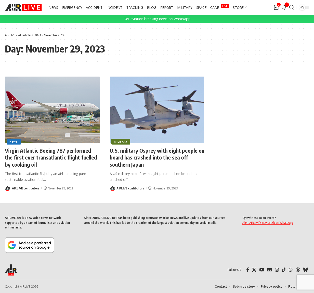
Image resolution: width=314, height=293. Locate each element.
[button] (291, 7)
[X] (254, 270)
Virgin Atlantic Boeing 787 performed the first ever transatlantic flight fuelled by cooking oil (51, 157)
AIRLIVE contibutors (25, 188)
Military (121, 141)
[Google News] (269, 270)
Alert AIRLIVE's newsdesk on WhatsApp (267, 223)
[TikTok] (284, 270)
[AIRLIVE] (23, 7)
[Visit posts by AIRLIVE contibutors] (7, 188)
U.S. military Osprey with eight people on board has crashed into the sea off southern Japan (157, 157)
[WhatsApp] (291, 270)
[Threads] (297, 270)
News (14, 141)
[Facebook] (247, 270)
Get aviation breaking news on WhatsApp (157, 18)
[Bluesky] (305, 270)
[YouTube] (261, 270)
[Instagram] (277, 270)
